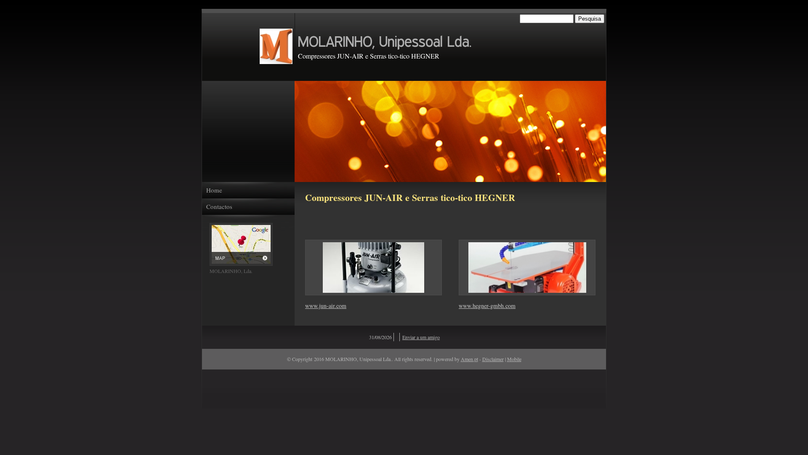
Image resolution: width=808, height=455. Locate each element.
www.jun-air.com (325, 306)
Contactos (219, 207)
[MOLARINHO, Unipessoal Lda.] (276, 46)
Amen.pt (469, 359)
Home (214, 190)
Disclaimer (493, 359)
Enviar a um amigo (421, 337)
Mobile (514, 359)
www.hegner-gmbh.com (487, 306)
